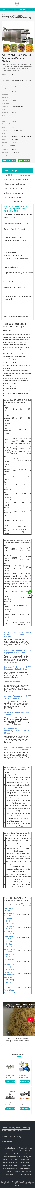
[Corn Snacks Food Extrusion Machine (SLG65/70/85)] (25, 1094)
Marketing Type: (5, 108)
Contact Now (10, 1081)
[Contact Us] (30, 594)
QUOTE (28, 632)
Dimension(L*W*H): (7, 146)
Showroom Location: (5, 87)
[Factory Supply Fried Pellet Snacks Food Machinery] (10, 1067)
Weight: (4, 142)
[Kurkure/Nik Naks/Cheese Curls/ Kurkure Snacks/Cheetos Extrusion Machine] (10, 1094)
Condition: (5, 127)
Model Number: (5, 75)
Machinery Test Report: (6, 102)
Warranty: (5, 149)
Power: (4, 139)
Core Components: (6, 122)
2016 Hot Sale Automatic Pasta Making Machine (9, 962)
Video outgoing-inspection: (6, 94)
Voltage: (4, 136)
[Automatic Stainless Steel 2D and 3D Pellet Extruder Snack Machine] (25, 1067)
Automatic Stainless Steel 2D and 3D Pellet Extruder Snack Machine (9, 987)
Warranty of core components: (6, 115)
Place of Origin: (4, 132)
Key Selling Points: (5, 154)
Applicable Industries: (5, 81)
